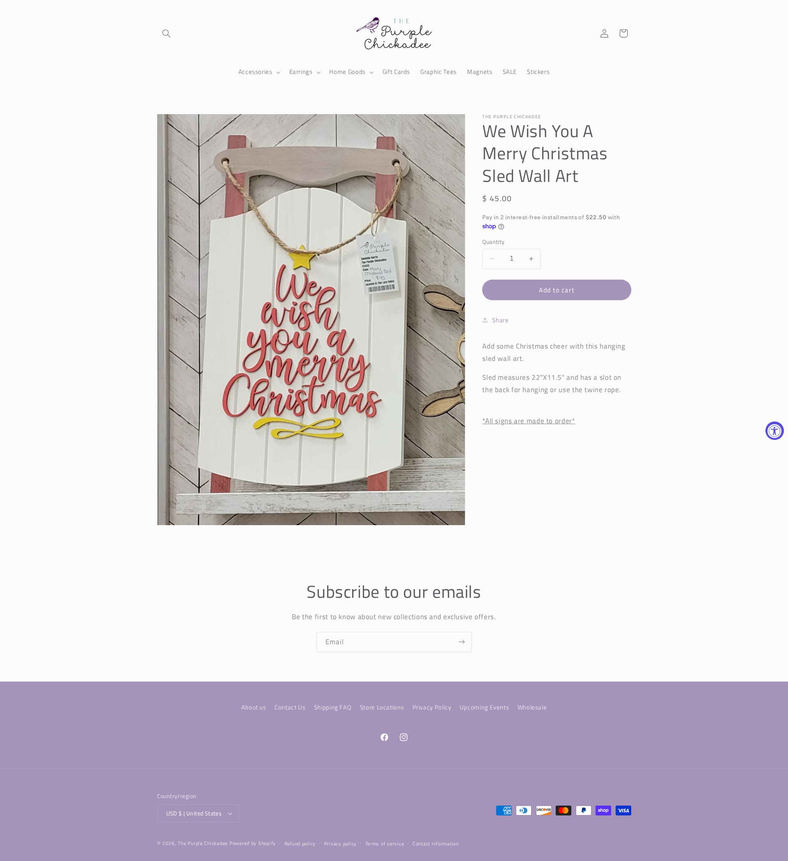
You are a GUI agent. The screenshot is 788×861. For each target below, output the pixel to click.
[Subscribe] (461, 642)
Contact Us (290, 707)
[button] (166, 33)
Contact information (435, 843)
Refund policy (300, 843)
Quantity (493, 242)
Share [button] (500, 320)
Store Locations (382, 707)
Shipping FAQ (333, 707)
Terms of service (384, 843)
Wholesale (532, 707)
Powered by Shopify (252, 843)
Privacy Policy (431, 707)
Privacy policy (340, 843)
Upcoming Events (484, 707)
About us (253, 707)
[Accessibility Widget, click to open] (774, 430)
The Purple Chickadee (203, 843)
